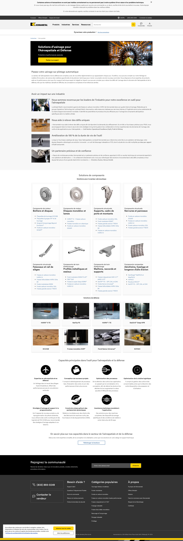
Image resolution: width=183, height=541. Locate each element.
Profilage (94, 521)
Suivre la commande (73, 494)
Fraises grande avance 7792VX (108, 223)
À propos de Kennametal (135, 487)
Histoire (130, 494)
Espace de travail (54, 18)
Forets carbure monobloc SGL (108, 219)
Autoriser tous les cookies (63, 528)
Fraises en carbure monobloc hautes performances (106, 498)
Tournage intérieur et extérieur (100, 487)
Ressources (85, 24)
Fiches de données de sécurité (76, 502)
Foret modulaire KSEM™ (105, 221)
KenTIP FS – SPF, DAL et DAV (138, 284)
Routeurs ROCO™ (134, 282)
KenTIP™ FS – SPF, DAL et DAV (108, 281)
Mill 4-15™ (102, 279)
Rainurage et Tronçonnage (99, 513)
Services (75, 24)
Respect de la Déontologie (135, 502)
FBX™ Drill (70, 279)
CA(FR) (122, 18)
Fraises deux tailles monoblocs (100, 509)
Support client (71, 487)
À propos (33, 18)
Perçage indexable (97, 517)
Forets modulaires (97, 490)
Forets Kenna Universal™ (106, 284)
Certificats (131, 506)
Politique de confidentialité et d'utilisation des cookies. (21, 533)
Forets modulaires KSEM (45, 284)
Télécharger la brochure (91, 443)
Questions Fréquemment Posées (76, 490)
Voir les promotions (103, 32)
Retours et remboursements (75, 498)
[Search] (133, 25)
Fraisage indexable (97, 506)
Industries (66, 24)
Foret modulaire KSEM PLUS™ (77, 277)
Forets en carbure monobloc (100, 494)
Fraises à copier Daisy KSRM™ (77, 281)
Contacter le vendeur (146, 18)
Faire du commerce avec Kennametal (139, 498)
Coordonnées (141, 26)
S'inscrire (136, 465)
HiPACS (131, 279)
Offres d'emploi (42, 18)
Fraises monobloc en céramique (77, 223)
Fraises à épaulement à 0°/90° (100, 502)
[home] (39, 25)
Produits (56, 24)
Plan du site (88, 534)
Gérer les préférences (63, 533)
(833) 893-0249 (132, 18)
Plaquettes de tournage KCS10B (47, 216)
